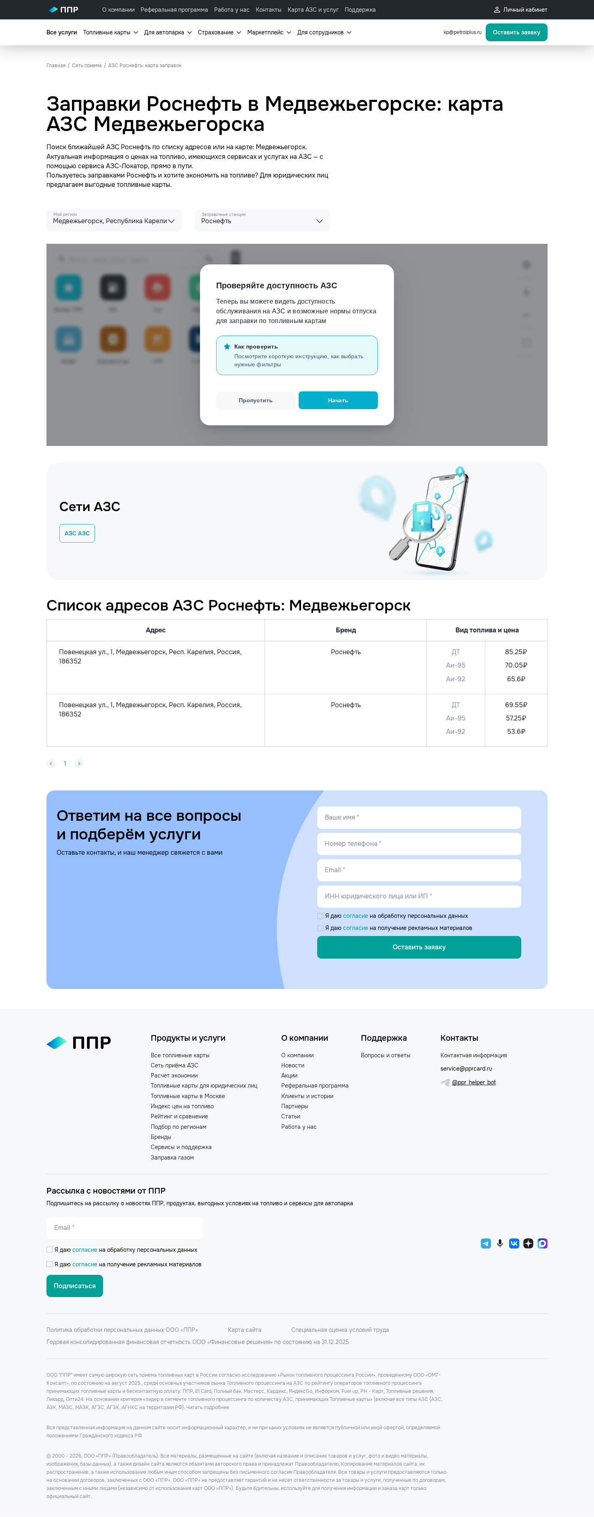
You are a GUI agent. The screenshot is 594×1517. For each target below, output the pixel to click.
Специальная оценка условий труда (340, 1329)
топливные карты (143, 184)
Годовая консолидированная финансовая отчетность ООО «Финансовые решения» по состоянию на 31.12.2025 (197, 1342)
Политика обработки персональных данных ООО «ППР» (122, 1329)
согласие (356, 915)
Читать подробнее (207, 1407)
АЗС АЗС (77, 533)
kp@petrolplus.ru (463, 32)
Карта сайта (244, 1329)
